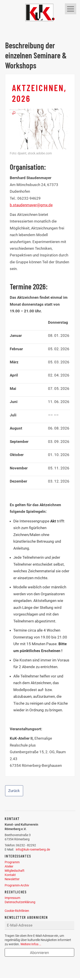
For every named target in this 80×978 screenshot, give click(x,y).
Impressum (12, 898)
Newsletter (12, 879)
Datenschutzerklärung (20, 902)
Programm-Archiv (17, 885)
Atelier (9, 866)
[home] (40, 12)
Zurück (14, 790)
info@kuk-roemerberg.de (33, 849)
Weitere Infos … (30, 944)
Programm (12, 862)
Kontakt (10, 875)
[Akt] (40, 128)
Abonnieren (39, 952)
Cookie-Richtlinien (17, 911)
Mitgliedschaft (14, 870)
